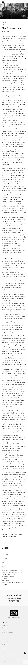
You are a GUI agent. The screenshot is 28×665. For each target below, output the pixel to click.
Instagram (5, 644)
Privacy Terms (14, 662)
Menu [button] (23, 1)
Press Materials (6, 630)
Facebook (5, 642)
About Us (5, 625)
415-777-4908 (14, 601)
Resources (5, 628)
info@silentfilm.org (14, 599)
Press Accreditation (7, 632)
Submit (25, 653)
